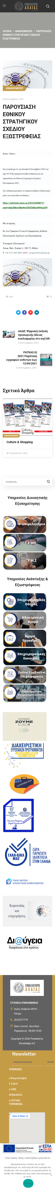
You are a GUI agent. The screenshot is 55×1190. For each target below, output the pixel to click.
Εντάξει (28, 1183)
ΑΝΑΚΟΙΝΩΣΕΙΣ (23, 31)
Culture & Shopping (20, 442)
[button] (47, 6)
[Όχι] (51, 1175)
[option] (27, 428)
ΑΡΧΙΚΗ (7, 31)
